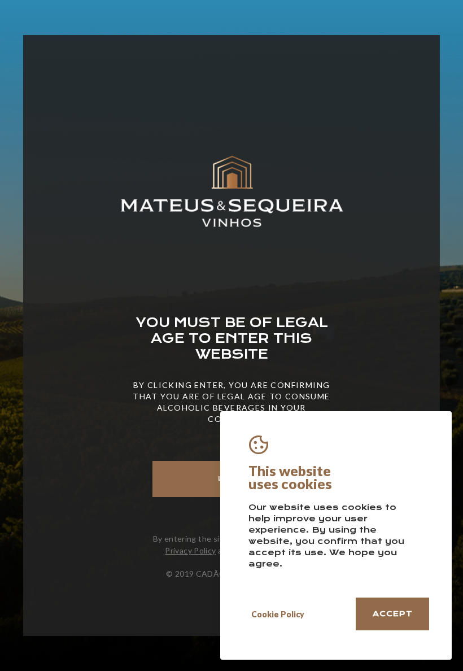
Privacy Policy (190, 550)
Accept (393, 613)
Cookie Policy (277, 614)
